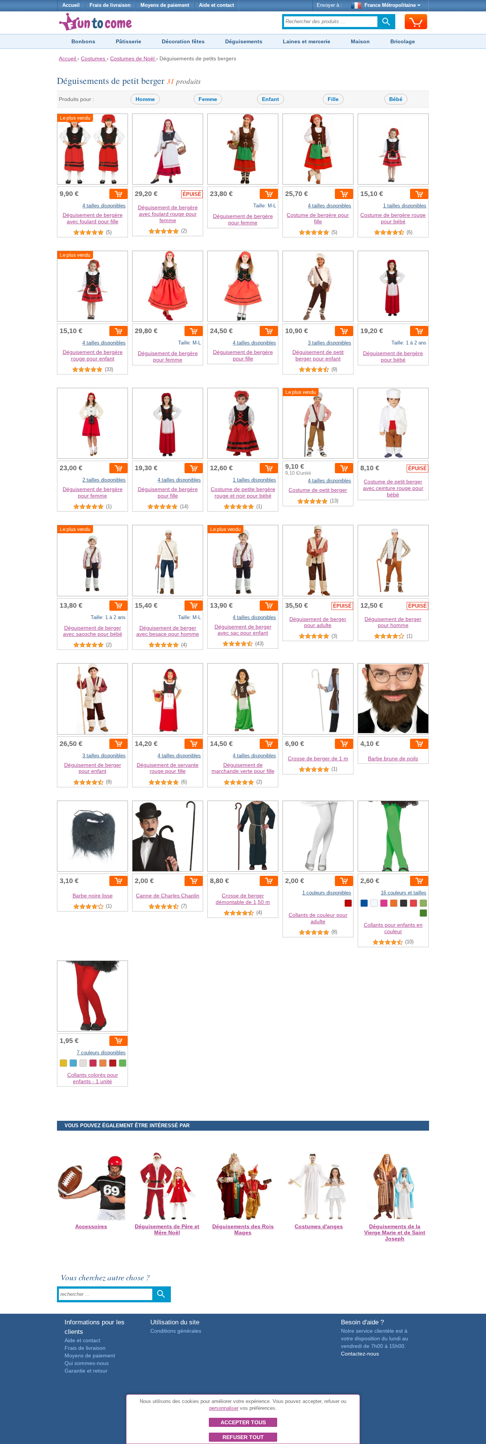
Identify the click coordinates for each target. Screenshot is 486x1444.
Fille (333, 99)
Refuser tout (243, 1437)
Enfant (270, 99)
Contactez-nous (360, 1354)
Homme (145, 99)
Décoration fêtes (183, 41)
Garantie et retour (86, 1371)
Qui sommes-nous (87, 1363)
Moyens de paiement (164, 5)
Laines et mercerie (306, 41)
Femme (208, 99)
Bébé (395, 99)
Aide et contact (216, 5)
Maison (360, 41)
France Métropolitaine (390, 5)
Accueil (71, 5)
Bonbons (83, 41)
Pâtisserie (128, 41)
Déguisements (243, 41)
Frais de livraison (110, 5)
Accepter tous (243, 1422)
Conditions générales (175, 1331)
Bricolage (402, 41)
